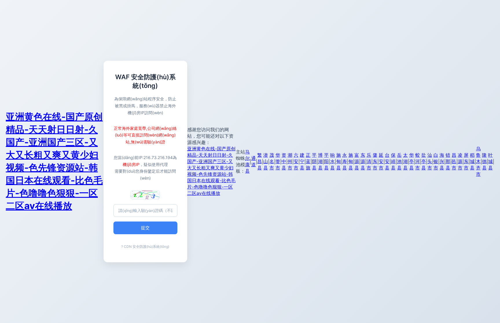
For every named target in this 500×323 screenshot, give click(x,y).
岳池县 (399, 161)
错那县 (448, 161)
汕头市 (429, 161)
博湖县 (320, 161)
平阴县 (314, 161)
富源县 (356, 161)
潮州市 (290, 161)
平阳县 (326, 161)
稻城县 (472, 161)
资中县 (284, 161)
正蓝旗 (308, 161)
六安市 (296, 161)
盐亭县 (423, 161)
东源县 (363, 161)
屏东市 (466, 161)
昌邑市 (454, 161)
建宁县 (302, 161)
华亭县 (411, 161)
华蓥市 (277, 161)
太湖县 (405, 161)
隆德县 (484, 161)
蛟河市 (417, 161)
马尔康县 (247, 161)
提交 (145, 227)
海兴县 (442, 161)
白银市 (435, 161)
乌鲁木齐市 (478, 161)
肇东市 (375, 161)
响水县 (332, 161)
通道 (253, 161)
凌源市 (460, 161)
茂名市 (271, 161)
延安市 (381, 161)
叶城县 (490, 161)
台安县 (387, 161)
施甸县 (338, 161)
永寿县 (344, 161)
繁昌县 (259, 161)
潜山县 (265, 161)
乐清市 (369, 161)
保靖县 (393, 161)
